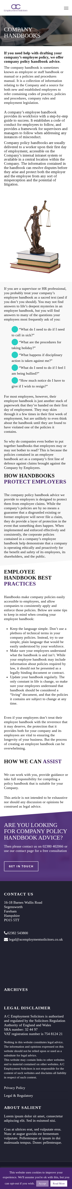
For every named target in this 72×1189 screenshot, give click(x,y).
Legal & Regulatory (18, 1096)
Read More (59, 1183)
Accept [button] (42, 1183)
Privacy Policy (14, 1088)
